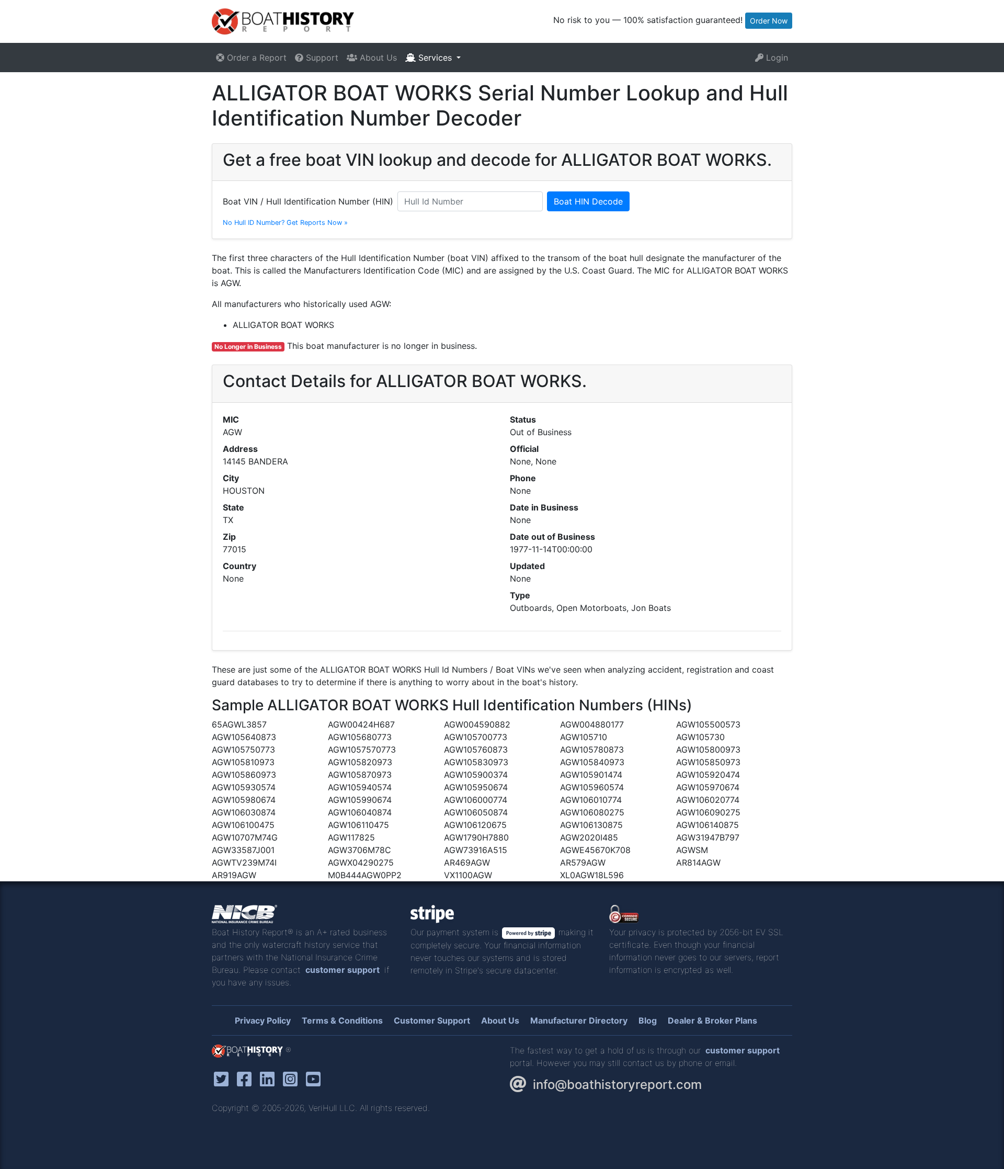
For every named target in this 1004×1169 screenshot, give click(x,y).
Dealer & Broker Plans (712, 1020)
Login (775, 57)
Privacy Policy (263, 1020)
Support (320, 57)
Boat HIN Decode (588, 201)
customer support (342, 969)
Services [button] (435, 57)
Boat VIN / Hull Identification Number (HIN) (308, 201)
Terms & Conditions (342, 1020)
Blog (647, 1020)
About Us (377, 57)
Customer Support (432, 1020)
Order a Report (255, 57)
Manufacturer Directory (579, 1020)
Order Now (769, 20)
